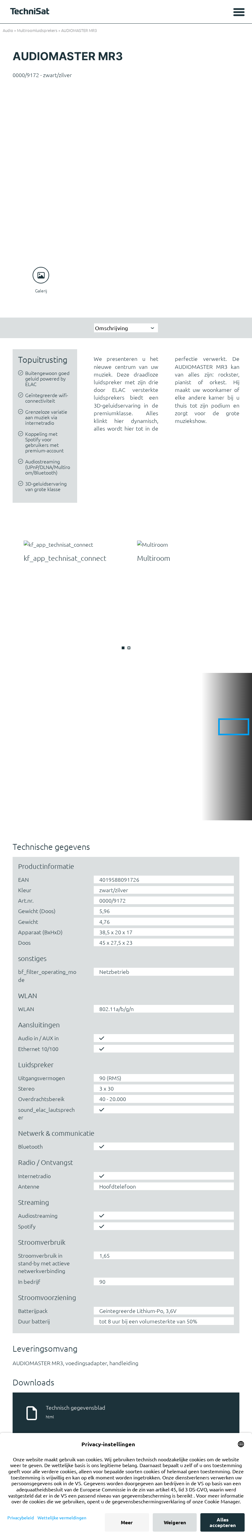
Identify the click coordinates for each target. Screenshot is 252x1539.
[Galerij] (41, 275)
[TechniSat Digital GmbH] (30, 13)
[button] (123, 648)
